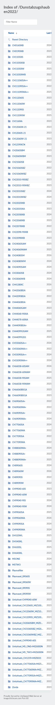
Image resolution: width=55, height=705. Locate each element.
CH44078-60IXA (20, 320)
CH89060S (17, 466)
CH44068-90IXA (20, 314)
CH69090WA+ (19, 419)
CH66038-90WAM (21, 384)
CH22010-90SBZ (20, 180)
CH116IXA (17, 121)
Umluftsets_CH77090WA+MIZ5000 (28, 682)
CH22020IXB (18, 203)
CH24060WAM (19, 250)
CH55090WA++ (19, 361)
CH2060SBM (18, 150)
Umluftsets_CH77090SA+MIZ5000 (28, 676)
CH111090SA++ (20, 86)
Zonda (15, 687)
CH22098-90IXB (20, 232)
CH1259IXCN (18, 145)
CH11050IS (17, 57)
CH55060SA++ (19, 343)
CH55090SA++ (19, 355)
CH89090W (18, 483)
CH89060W (18, 471)
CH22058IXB (18, 215)
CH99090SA (18, 524)
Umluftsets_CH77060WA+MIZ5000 (28, 670)
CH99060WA (18, 518)
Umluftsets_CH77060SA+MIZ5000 (28, 664)
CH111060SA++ (20, 80)
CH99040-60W (19, 495)
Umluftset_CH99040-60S (24, 641)
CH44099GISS (19, 337)
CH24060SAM (19, 244)
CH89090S (17, 477)
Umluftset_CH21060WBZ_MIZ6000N (28, 635)
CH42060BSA (18, 291)
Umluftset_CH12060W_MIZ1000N (28, 612)
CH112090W (18, 115)
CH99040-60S (19, 489)
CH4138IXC (18, 285)
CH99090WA (18, 530)
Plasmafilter (17, 571)
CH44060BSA (18, 302)
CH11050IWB (19, 75)
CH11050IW (18, 69)
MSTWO (16, 565)
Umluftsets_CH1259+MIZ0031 (26, 658)
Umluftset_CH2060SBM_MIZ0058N (28, 623)
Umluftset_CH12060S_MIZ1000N (28, 606)
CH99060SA (18, 512)
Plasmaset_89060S (21, 576)
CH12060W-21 (19, 139)
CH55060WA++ (19, 349)
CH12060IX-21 (19, 127)
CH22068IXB (18, 221)
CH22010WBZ (19, 197)
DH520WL (17, 536)
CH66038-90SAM (20, 378)
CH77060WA (18, 431)
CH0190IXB (18, 51)
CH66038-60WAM (21, 372)
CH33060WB (18, 279)
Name (11, 33)
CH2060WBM (19, 156)
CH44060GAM (19, 308)
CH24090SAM (19, 267)
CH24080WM (19, 261)
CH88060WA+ (19, 448)
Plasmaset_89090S (21, 588)
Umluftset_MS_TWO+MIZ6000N (27, 652)
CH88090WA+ (19, 460)
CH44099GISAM (20, 331)
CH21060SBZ (18, 168)
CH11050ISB (18, 63)
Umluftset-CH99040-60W (24, 600)
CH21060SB (18, 162)
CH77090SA (18, 436)
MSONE (16, 559)
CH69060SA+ (18, 401)
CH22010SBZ (18, 191)
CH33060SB (18, 273)
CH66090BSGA (19, 396)
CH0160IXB (18, 45)
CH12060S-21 (19, 133)
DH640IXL (17, 553)
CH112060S (18, 98)
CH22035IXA (18, 209)
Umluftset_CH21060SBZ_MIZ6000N (28, 629)
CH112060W (18, 104)
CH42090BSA (18, 296)
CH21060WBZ (19, 174)
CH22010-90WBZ (20, 186)
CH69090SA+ (18, 413)
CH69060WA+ (19, 407)
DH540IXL (17, 541)
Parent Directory (20, 40)
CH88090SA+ (18, 454)
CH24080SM (18, 256)
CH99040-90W (19, 506)
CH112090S (18, 110)
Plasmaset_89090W (21, 594)
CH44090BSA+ (19, 326)
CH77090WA (18, 442)
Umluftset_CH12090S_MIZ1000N (28, 617)
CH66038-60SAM (20, 366)
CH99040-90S (19, 501)
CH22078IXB (18, 226)
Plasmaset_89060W (21, 582)
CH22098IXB (18, 238)
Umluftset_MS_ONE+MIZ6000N (27, 647)
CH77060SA (18, 425)
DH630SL (17, 547)
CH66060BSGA (19, 390)
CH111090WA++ (20, 92)
